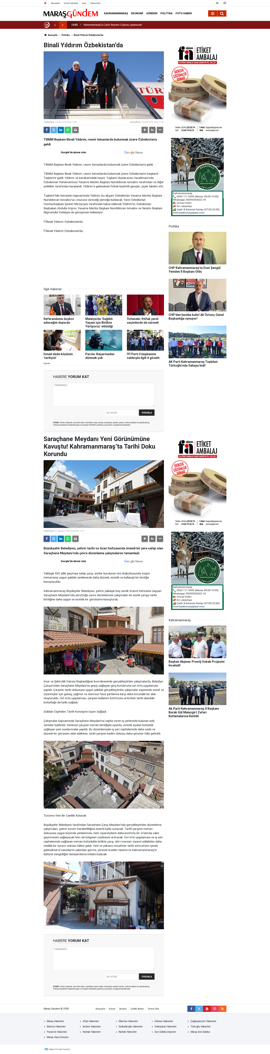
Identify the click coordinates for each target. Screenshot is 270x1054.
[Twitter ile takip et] (199, 1009)
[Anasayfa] (45, 3)
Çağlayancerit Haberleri (203, 1021)
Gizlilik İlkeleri (137, 1009)
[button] (145, 130)
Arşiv (84, 3)
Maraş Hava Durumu (57, 1037)
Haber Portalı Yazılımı (59, 1049)
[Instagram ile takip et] (215, 1009)
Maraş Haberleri (55, 1021)
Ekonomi (137, 13)
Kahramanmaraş (116, 13)
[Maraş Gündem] (71, 13)
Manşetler (55, 3)
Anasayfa (52, 35)
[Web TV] (217, 3)
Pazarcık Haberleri (57, 1031)
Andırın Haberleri (92, 1026)
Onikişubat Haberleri (165, 1026)
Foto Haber (184, 13)
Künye (112, 1009)
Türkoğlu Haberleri (200, 1026)
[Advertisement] (104, 260)
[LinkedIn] (61, 130)
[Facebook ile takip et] (191, 1009)
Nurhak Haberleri (92, 1031)
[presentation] (55, 25)
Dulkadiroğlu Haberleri (130, 1026)
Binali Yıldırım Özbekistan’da (88, 35)
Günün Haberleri (71, 3)
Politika (166, 13)
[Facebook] (47, 130)
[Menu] (212, 14)
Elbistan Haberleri (128, 1021)
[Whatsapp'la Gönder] (68, 130)
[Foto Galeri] (224, 3)
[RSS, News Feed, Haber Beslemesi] (222, 1009)
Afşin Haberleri (91, 1021)
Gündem (151, 13)
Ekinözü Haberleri (56, 1026)
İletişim (123, 1009)
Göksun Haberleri (164, 1021)
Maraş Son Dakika (200, 1031)
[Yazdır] (75, 130)
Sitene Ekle (95, 3)
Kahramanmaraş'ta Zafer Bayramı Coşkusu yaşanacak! (112, 24)
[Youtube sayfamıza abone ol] (207, 1009)
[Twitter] (54, 130)
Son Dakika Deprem (165, 1031)
